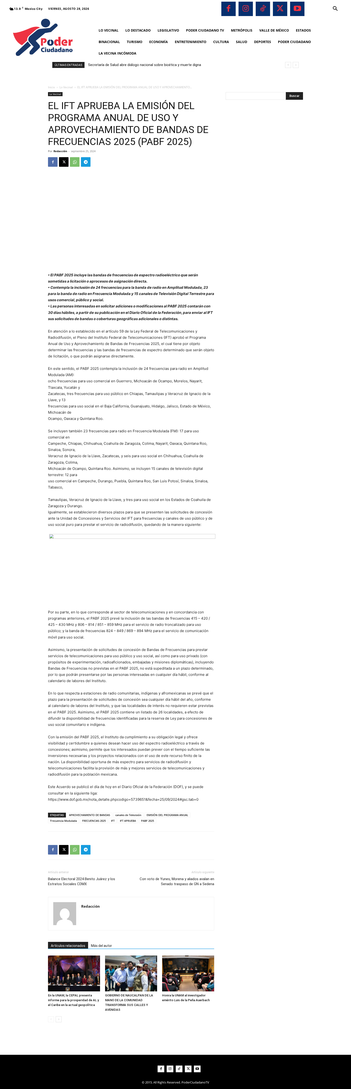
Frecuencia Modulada (63, 820)
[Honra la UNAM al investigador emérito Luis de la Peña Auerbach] (188, 973)
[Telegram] (85, 162)
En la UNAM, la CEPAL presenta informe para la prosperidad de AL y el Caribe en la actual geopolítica (73, 1000)
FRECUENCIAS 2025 (94, 820)
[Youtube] (297, 8)
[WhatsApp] (75, 162)
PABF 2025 (147, 820)
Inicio (51, 87)
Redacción (60, 151)
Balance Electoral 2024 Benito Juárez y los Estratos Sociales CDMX (81, 881)
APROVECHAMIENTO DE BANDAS (89, 815)
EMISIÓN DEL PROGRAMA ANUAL (167, 815)
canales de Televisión (128, 815)
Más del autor (101, 946)
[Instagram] (245, 8)
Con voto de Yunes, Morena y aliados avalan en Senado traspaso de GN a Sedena (177, 881)
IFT (113, 820)
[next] (296, 65)
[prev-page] (51, 1019)
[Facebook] (228, 8)
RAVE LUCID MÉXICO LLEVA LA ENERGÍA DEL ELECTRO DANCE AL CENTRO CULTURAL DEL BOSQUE (171, 65)
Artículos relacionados (68, 946)
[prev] (288, 65)
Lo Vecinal (66, 87)
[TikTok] (262, 8)
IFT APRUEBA (128, 820)
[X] (280, 8)
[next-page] (59, 1019)
